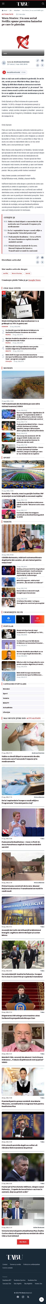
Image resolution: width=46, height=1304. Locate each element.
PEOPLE (8, 335)
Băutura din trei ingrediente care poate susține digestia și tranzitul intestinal (22, 348)
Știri (11, 10)
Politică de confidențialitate (31, 1264)
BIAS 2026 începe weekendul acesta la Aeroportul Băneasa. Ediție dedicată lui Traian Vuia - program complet (24, 357)
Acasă (5, 10)
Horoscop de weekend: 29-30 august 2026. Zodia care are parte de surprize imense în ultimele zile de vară (29, 439)
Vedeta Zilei (38, 1283)
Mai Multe (23, 1242)
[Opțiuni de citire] (41, 1299)
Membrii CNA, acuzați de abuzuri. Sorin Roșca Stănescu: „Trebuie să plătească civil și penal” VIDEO (23, 1060)
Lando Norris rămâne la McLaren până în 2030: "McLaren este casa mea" (30, 504)
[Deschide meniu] (3, 4)
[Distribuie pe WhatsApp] (38, 65)
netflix (5, 273)
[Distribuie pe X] (42, 65)
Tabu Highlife (18, 1283)
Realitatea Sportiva (19, 1280)
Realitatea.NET (7, 1280)
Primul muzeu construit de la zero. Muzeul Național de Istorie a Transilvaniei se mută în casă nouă (22, 248)
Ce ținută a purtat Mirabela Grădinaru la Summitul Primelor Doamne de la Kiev (22, 331)
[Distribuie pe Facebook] (42, 60)
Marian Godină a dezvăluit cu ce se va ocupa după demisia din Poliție (24, 339)
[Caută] (43, 3)
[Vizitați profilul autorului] (4, 63)
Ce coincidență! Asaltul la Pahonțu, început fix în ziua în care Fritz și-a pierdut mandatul (22, 975)
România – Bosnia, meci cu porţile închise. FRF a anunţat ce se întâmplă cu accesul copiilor (23, 494)
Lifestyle (9, 361)
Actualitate (17, 10)
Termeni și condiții (15, 1264)
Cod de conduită (8, 1268)
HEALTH (8, 351)
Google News (34, 280)
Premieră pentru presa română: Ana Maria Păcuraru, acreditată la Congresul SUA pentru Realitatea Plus (23, 1104)
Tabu (42, 839)
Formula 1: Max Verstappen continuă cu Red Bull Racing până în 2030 (30, 515)
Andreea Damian (21, 62)
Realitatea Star (32, 1280)
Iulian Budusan (38, 1227)
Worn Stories (17, 273)
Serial (28, 273)
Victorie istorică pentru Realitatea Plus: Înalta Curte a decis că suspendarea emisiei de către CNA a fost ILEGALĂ (23, 1233)
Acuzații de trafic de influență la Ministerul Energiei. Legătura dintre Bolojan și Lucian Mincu (21, 932)
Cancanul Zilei (7, 1283)
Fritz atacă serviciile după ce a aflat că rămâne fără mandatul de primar (19, 1146)
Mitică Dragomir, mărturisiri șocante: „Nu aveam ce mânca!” (30, 581)
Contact (5, 1264)
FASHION (5, 326)
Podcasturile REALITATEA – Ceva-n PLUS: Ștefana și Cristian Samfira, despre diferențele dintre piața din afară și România (30, 427)
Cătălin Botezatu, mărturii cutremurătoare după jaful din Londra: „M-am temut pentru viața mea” (22, 560)
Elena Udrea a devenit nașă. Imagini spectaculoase (28, 592)
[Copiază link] (38, 60)
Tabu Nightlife (28, 1283)
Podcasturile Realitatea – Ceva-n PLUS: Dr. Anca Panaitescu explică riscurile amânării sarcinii (25, 239)
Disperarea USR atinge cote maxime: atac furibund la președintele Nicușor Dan (21, 1016)
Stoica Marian (39, 797)
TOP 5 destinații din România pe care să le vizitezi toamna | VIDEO (21, 405)
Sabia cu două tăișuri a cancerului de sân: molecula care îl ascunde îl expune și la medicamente (25, 224)
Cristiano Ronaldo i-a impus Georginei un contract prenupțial (30, 602)
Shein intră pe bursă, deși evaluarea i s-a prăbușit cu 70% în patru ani (20, 322)
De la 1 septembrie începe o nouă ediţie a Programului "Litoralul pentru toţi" (25, 231)
